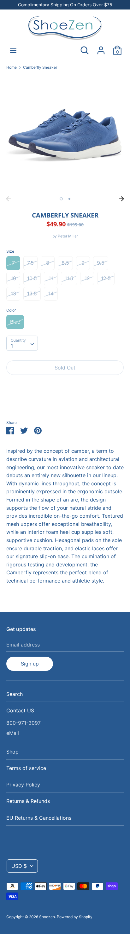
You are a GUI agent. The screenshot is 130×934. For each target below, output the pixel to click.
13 (13, 293)
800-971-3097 (23, 723)
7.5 (30, 263)
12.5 (106, 278)
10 (13, 278)
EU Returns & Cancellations (38, 818)
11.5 (69, 278)
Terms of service (26, 768)
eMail (12, 733)
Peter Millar (68, 236)
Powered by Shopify (74, 916)
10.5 (32, 278)
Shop (12, 751)
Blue (15, 322)
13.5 (32, 293)
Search (14, 694)
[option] (65, 134)
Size (10, 251)
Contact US (20, 710)
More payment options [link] (65, 401)
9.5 (100, 263)
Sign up (30, 663)
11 (51, 278)
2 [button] (69, 199)
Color (11, 310)
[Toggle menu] (13, 50)
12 (87, 278)
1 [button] (61, 198)
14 (51, 293)
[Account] (101, 48)
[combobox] (22, 343)
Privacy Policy (23, 784)
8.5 (65, 263)
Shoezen (47, 916)
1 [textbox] (12, 346)
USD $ (19, 866)
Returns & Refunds (28, 801)
